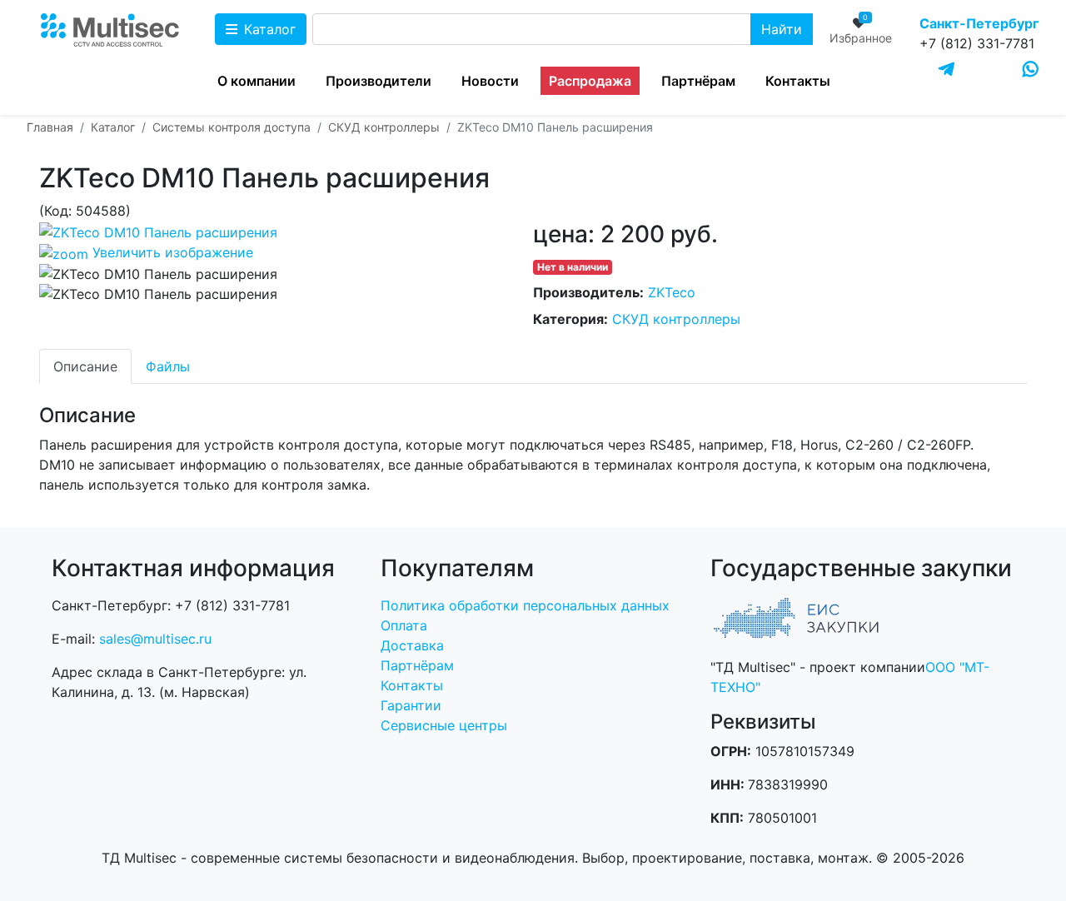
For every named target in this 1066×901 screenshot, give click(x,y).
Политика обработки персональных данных (525, 605)
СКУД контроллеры (676, 319)
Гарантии (411, 705)
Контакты (797, 80)
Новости (490, 80)
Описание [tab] (85, 366)
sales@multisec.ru (155, 638)
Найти (781, 29)
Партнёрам (698, 80)
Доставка (412, 645)
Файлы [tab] (168, 366)
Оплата (404, 625)
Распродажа (590, 80)
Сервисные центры (444, 725)
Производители (378, 80)
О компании (256, 80)
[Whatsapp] (1031, 69)
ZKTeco (671, 292)
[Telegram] (946, 70)
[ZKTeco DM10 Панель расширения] (158, 274)
